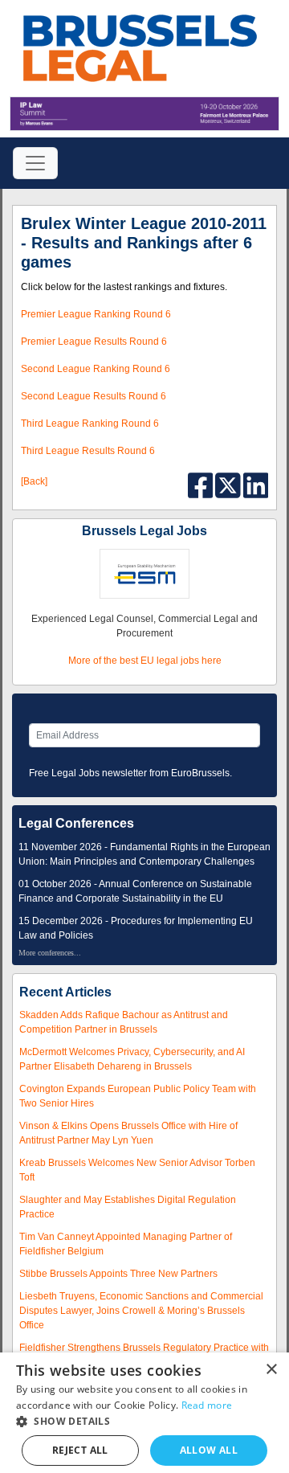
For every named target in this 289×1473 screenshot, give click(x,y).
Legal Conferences (76, 823)
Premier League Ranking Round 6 (96, 314)
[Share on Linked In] (256, 484)
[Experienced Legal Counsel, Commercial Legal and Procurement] (144, 573)
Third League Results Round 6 (88, 450)
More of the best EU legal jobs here (145, 660)
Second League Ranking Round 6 (95, 368)
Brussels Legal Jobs (144, 531)
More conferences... (49, 952)
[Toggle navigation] (35, 163)
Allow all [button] (209, 1450)
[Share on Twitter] (229, 484)
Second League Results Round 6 (93, 396)
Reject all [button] (80, 1450)
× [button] (271, 1370)
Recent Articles (65, 992)
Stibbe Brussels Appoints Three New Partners (118, 1273)
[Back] (34, 481)
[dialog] (144, 1412)
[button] (144, 1421)
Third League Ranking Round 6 (90, 423)
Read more (207, 1405)
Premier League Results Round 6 (94, 341)
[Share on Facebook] (202, 484)
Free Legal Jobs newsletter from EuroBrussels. (130, 773)
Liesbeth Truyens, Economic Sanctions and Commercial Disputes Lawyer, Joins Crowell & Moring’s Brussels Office (141, 1311)
